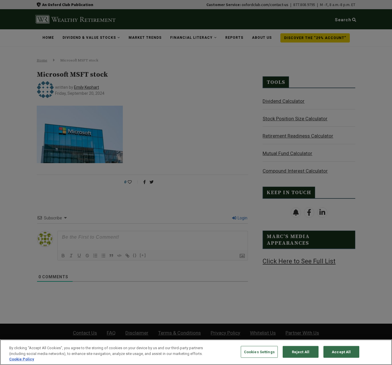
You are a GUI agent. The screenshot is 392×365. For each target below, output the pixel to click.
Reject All (300, 351)
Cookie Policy (21, 359)
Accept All (341, 351)
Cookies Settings (259, 351)
